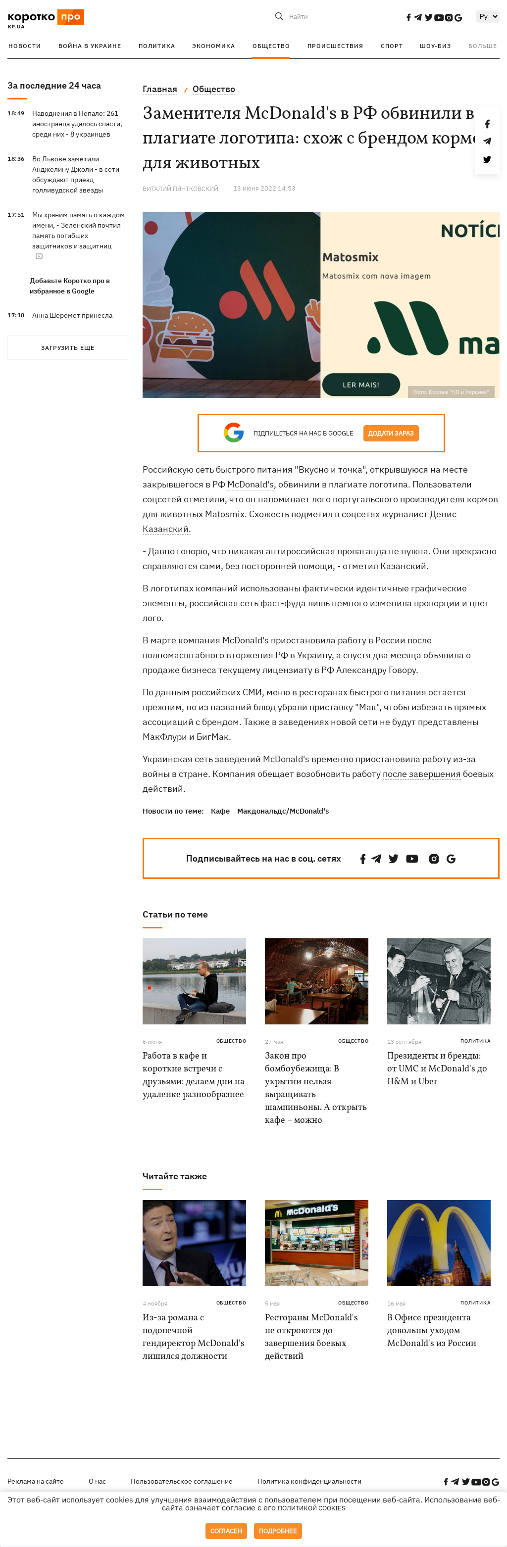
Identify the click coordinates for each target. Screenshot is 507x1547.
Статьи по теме (175, 914)
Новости (24, 45)
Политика (157, 45)
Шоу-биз (435, 45)
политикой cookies (312, 1508)
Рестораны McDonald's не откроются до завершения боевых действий (311, 1337)
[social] (408, 17)
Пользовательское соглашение (182, 1481)
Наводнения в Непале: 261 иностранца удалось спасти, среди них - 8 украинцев (77, 124)
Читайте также (175, 1176)
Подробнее (278, 1531)
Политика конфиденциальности (309, 1481)
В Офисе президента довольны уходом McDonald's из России (431, 1331)
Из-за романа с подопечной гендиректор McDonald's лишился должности (194, 1337)
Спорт (392, 45)
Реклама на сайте (35, 1481)
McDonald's (250, 484)
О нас (97, 1481)
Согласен (226, 1531)
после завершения (422, 773)
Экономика (213, 45)
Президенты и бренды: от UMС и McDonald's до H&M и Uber (437, 1069)
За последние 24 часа (54, 85)
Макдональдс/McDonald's (283, 811)
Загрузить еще (68, 347)
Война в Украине (89, 45)
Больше (482, 45)
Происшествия (335, 45)
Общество (271, 45)
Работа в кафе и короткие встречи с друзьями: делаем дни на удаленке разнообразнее (194, 1075)
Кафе (220, 811)
